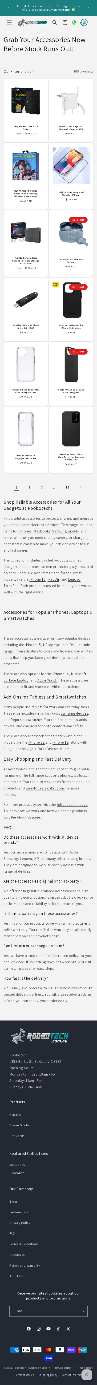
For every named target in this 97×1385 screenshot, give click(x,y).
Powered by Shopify (39, 1367)
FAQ (12, 1233)
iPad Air (53, 579)
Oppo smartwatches (26, 719)
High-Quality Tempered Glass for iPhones (71, 194)
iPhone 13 (60, 742)
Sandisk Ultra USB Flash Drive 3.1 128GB (26, 327)
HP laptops (52, 645)
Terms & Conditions (23, 1244)
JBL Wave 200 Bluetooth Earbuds (71, 261)
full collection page (72, 804)
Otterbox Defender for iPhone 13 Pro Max (71, 327)
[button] (9, 22)
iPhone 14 (61, 674)
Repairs (15, 1114)
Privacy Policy (19, 1223)
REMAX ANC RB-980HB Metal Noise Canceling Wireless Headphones (26, 194)
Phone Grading (20, 1125)
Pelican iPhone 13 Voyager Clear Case (25, 457)
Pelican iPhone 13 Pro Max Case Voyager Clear (26, 391)
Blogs (13, 1201)
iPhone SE (36, 742)
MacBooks (41, 531)
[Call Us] (83, 22)
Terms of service (24, 1374)
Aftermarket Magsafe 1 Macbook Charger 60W (71, 128)
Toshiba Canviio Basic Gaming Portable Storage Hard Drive (26, 261)
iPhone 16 (37, 579)
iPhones (25, 531)
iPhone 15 (33, 645)
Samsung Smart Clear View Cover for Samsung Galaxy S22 (71, 457)
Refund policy (63, 1367)
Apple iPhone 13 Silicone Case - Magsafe (71, 391)
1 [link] (17, 487)
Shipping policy (48, 1374)
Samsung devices (74, 713)
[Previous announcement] (9, 8)
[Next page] (80, 487)
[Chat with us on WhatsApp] (72, 22)
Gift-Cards (16, 1136)
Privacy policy (84, 1367)
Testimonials (18, 1212)
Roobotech (20, 1367)
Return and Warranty (24, 1265)
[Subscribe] (82, 1311)
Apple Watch (47, 680)
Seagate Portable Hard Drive (25, 128)
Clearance (16, 1173)
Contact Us (17, 1254)
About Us (16, 1276)
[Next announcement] (88, 8)
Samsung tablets (65, 531)
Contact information (74, 1374)
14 (67, 487)
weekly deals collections (45, 788)
